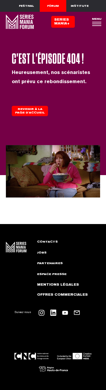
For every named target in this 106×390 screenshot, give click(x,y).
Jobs (42, 252)
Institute (80, 5)
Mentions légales (58, 285)
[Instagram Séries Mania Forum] (41, 312)
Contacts (47, 241)
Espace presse (52, 274)
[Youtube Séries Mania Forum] (65, 313)
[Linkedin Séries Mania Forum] (53, 313)
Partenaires (50, 263)
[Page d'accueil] (19, 21)
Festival (26, 5)
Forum (53, 5)
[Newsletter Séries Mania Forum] (77, 313)
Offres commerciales (62, 295)
